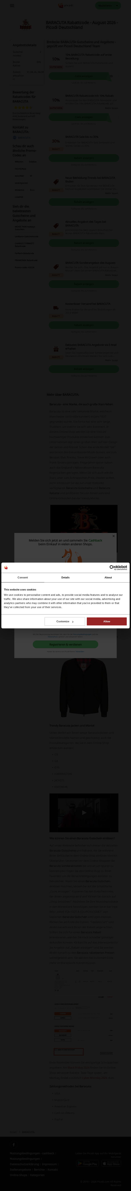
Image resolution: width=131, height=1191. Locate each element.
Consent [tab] (23, 577)
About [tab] (108, 577)
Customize (62, 621)
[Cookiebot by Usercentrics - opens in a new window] (112, 567)
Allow (106, 621)
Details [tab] (65, 577)
